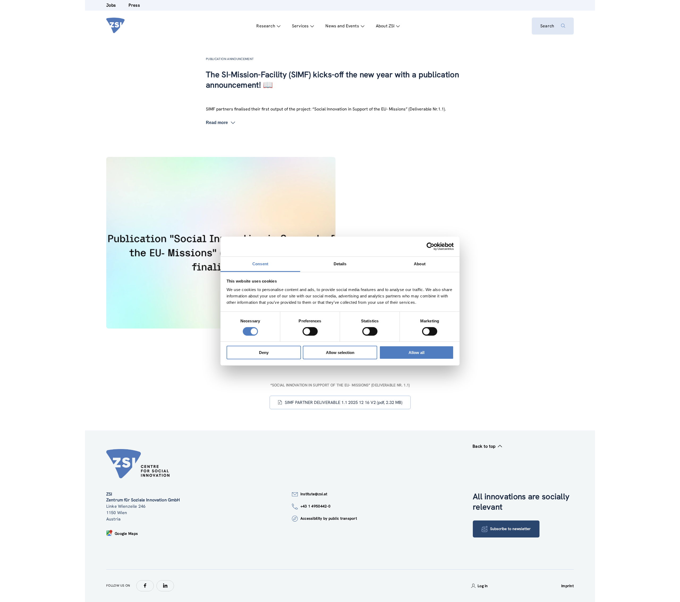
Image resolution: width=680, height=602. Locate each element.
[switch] (310, 331)
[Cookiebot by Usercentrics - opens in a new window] (430, 246)
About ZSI (385, 26)
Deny (264, 352)
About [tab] (420, 263)
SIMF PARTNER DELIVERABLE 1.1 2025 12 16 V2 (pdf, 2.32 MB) (343, 402)
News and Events (342, 26)
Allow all (416, 352)
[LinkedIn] (165, 585)
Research (265, 26)
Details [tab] (340, 263)
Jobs (111, 5)
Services (300, 26)
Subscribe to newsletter (510, 528)
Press (134, 5)
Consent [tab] (260, 263)
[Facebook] (145, 585)
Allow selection (340, 352)
